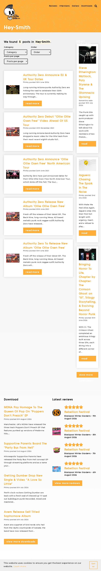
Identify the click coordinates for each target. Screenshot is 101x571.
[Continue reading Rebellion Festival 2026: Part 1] (56, 469)
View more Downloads (20, 541)
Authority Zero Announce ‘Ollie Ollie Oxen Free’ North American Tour (46, 163)
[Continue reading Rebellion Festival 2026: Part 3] (56, 431)
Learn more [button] (20, 566)
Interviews (64, 6)
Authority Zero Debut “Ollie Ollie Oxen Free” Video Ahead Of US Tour (47, 121)
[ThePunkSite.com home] (12, 12)
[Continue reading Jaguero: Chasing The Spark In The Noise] (87, 165)
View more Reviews (67, 483)
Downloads (86, 6)
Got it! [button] (93, 565)
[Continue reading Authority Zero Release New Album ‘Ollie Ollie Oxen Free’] (12, 216)
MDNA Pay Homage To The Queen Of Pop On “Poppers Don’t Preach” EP (24, 411)
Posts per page (11, 56)
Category (8, 47)
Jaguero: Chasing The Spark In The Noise (86, 183)
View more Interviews (86, 375)
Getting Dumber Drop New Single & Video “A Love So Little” (23, 480)
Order (34, 47)
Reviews (53, 6)
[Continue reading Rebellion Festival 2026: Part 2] (56, 450)
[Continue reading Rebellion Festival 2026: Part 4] (56, 412)
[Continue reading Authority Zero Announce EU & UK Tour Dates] (12, 89)
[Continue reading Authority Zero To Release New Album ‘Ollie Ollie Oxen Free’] (12, 258)
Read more (32, 103)
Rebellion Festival (77, 412)
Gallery (75, 6)
